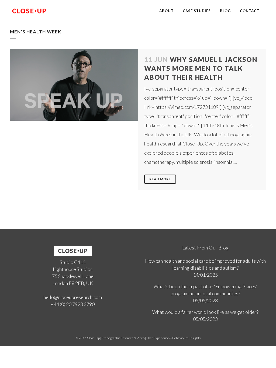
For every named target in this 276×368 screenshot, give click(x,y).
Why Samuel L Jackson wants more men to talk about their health (200, 68)
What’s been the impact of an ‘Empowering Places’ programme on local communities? (205, 289)
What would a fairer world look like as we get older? (205, 312)
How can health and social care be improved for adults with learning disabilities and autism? (205, 264)
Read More (160, 179)
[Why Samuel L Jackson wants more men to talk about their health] (74, 85)
